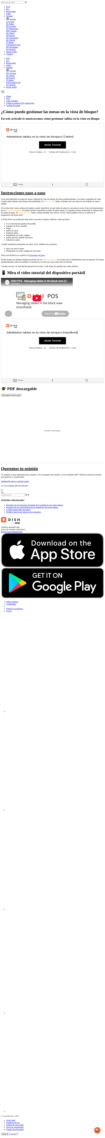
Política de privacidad (15, 1125)
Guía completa (12, 101)
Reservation (11, 11)
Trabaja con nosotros (14, 609)
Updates (9, 54)
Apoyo (9, 611)
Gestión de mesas (13, 105)
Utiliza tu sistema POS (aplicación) (20, 103)
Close (4, 1134)
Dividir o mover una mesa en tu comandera (23, 512)
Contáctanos (11, 604)
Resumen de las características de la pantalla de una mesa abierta (32, 507)
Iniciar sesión (11, 52)
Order (8, 14)
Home (8, 96)
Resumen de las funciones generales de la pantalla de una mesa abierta (34, 505)
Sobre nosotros (12, 602)
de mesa (41, 255)
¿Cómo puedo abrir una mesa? (18, 510)
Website (9, 16)
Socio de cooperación (15, 1127)
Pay (7, 9)
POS (8, 7)
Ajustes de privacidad (15, 1129)
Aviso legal (10, 1120)
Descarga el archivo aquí (11, 395)
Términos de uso (13, 1122)
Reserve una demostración (11, 532)
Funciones (33, 255)
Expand (12, 1134)
